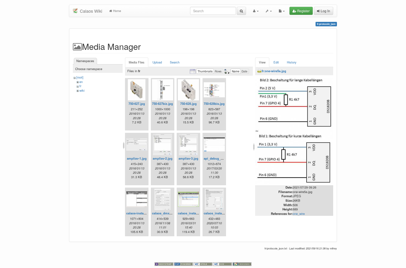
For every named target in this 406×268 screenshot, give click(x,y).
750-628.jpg (188, 103)
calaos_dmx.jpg (163, 213)
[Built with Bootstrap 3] (164, 264)
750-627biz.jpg (162, 103)
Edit (276, 62)
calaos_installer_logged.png (224, 213)
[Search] (241, 11)
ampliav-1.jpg (137, 158)
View (262, 62)
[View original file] (294, 130)
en (81, 81)
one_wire (299, 213)
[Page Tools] (281, 11)
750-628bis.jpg (214, 103)
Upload (157, 62)
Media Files (136, 62)
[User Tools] (256, 11)
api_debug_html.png (219, 158)
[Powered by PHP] (184, 264)
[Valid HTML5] (203, 264)
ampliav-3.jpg (188, 158)
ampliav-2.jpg (162, 158)
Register (303, 10)
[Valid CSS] (223, 264)
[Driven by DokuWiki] (242, 264)
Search (175, 62)
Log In (325, 10)
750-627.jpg (137, 103)
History (292, 62)
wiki (82, 90)
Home (116, 10)
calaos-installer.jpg (140, 213)
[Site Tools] (268, 11)
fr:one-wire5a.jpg (274, 71)
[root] (79, 77)
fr (80, 86)
